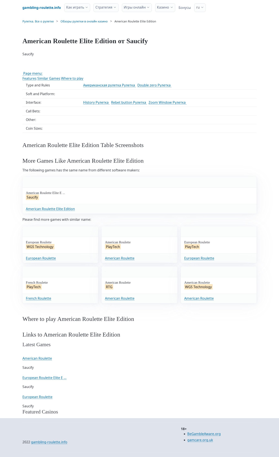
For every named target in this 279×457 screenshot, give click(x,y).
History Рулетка (96, 102)
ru (198, 7)
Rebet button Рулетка (129, 102)
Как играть (75, 7)
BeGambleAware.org (204, 434)
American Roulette (119, 258)
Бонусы (185, 7)
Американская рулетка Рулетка (109, 85)
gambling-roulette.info (49, 442)
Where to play (72, 78)
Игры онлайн (135, 7)
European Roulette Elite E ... (44, 377)
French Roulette (38, 298)
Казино (163, 7)
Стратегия (103, 7)
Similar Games (48, 78)
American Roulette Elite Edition (50, 209)
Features (29, 78)
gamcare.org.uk (200, 440)
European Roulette (41, 258)
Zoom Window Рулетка (167, 102)
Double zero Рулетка (154, 85)
